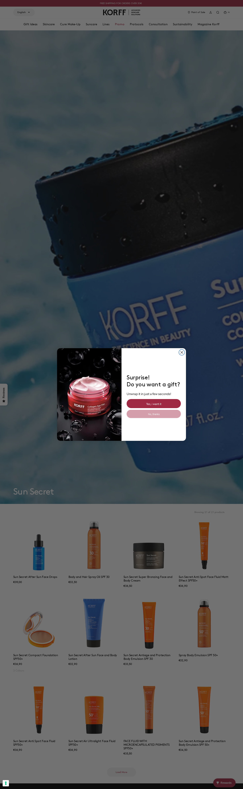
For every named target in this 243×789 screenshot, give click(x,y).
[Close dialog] (182, 352)
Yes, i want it (154, 404)
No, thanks (154, 414)
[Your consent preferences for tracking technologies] (6, 783)
